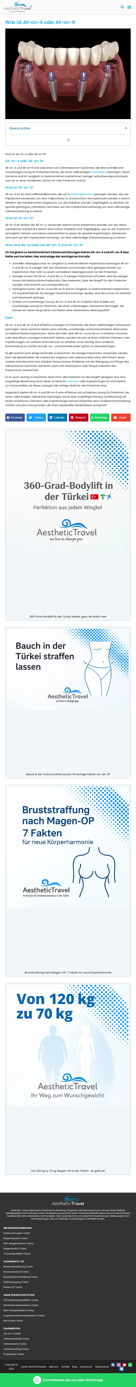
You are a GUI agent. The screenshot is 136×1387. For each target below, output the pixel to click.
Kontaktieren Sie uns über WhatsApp (73, 1380)
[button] (129, 7)
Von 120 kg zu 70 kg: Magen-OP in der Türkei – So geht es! (68, 1171)
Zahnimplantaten (81, 194)
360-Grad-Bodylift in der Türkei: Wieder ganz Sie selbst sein (68, 616)
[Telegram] (121, 1369)
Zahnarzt (73, 381)
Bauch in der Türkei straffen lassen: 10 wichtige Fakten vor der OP (68, 774)
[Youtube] (124, 1365)
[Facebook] (113, 1365)
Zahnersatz (98, 172)
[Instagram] (119, 1365)
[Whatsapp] (130, 1365)
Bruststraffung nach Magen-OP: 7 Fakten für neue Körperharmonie (68, 972)
